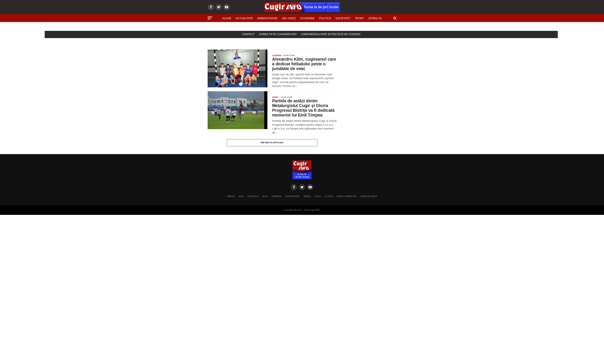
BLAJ (265, 196)
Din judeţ (289, 18)
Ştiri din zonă (302, 27)
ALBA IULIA (253, 196)
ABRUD (231, 196)
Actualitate (244, 18)
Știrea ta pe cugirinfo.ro (277, 34)
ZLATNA (329, 196)
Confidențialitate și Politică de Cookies (330, 34)
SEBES (307, 196)
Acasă (226, 18)
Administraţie (267, 18)
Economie (307, 18)
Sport (359, 18)
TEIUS (317, 196)
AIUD (240, 196)
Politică (325, 18)
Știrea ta (375, 18)
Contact (248, 34)
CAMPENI (276, 196)
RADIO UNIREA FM (346, 196)
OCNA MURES (292, 196)
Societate (342, 18)
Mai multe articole (272, 142)
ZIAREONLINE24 (368, 196)
